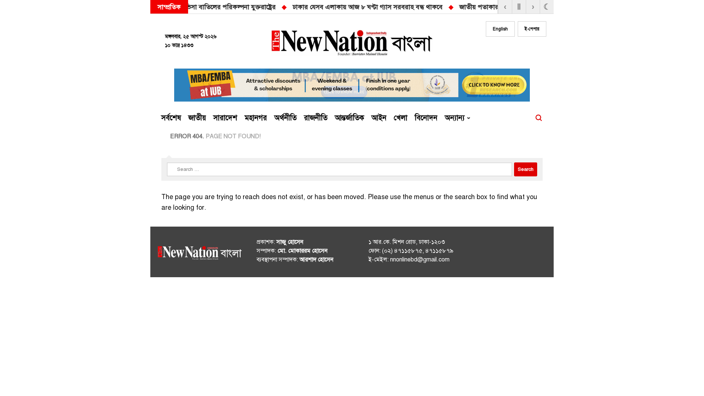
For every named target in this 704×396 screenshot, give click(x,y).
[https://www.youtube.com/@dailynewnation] (527, 253)
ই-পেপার (532, 29)
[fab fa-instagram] (510, 50)
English (500, 29)
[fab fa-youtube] (525, 50)
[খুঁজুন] (538, 118)
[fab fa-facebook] (496, 50)
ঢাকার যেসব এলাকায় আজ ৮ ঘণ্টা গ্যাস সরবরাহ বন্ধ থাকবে (260, 7)
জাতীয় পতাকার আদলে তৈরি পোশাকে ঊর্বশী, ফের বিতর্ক (422, 7)
